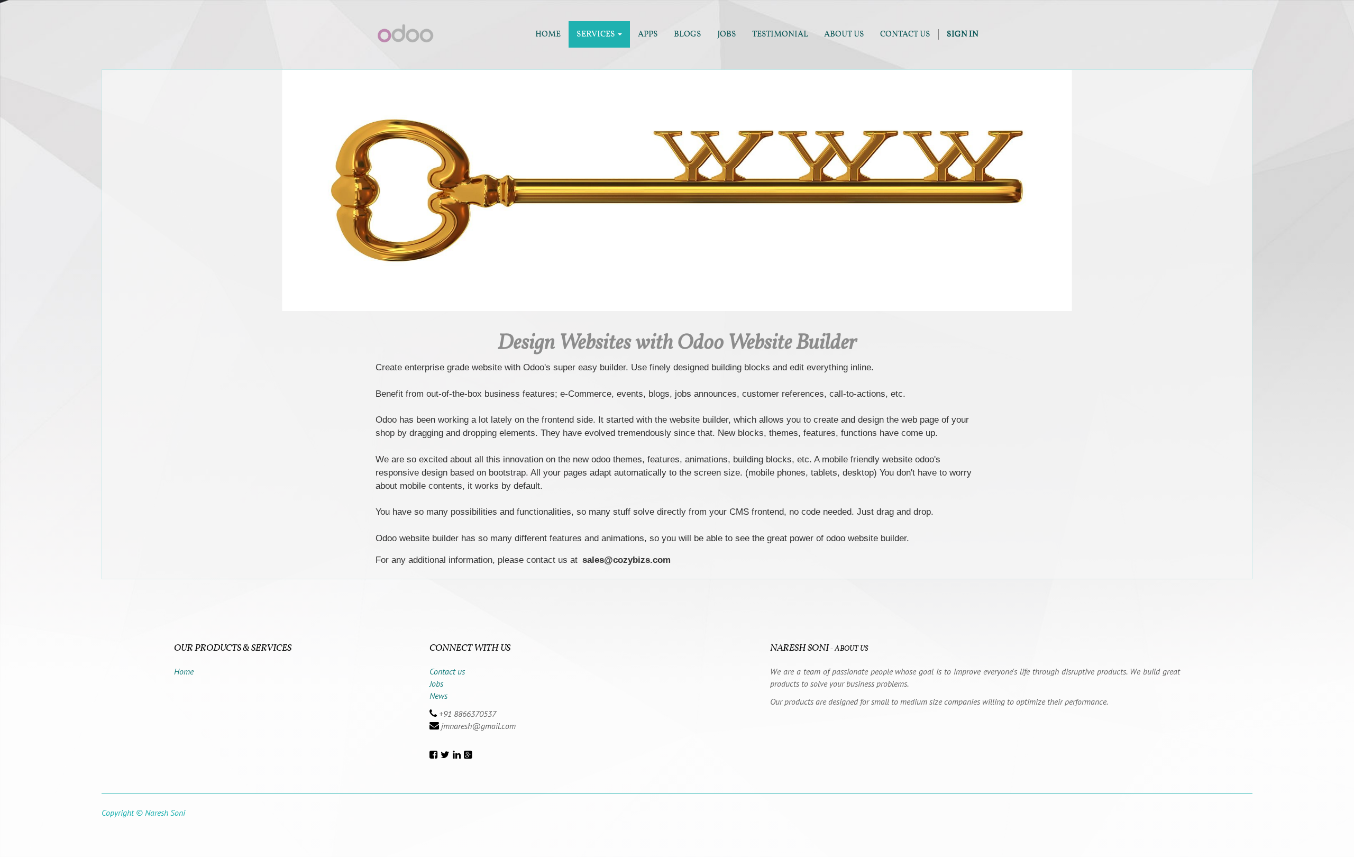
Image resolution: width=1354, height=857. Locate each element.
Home (184, 671)
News (438, 695)
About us (851, 648)
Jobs (436, 683)
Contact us (447, 671)
